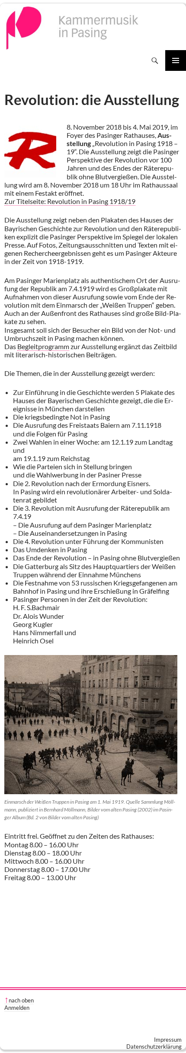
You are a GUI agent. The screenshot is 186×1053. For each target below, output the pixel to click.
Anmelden (16, 1007)
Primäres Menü (175, 60)
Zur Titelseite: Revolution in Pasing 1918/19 (69, 201)
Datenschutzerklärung (154, 1046)
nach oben (21, 1000)
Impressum (168, 1039)
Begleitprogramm (43, 346)
